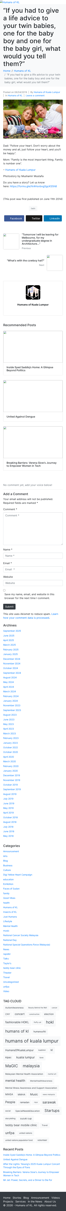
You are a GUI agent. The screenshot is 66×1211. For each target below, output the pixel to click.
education (8, 879)
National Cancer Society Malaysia (20, 935)
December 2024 (11, 659)
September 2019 (12, 789)
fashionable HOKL (17, 1022)
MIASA (9, 1094)
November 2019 (11, 780)
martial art (52, 1074)
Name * (7, 549)
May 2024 (8, 682)
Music (34, 1094)
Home (6, 1197)
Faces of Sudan (11, 888)
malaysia (31, 1065)
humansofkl (39, 1031)
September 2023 (12, 710)
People (10, 1102)
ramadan (24, 1102)
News (6, 949)
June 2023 (8, 719)
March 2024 (9, 691)
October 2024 (10, 668)
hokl (50, 1022)
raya (36, 1102)
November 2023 (11, 705)
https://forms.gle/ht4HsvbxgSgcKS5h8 (33, 186)
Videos (55, 1197)
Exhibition (8, 884)
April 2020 (8, 756)
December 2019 (11, 775)
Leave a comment (35, 95)
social (8, 1111)
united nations (25, 1133)
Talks (6, 958)
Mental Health (10, 926)
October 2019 (10, 784)
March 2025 (9, 644)
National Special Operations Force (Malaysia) (26, 944)
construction (34, 1014)
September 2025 (12, 630)
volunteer (42, 1140)
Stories (17, 1197)
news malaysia (49, 1094)
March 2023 (9, 733)
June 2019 (8, 803)
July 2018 (8, 826)
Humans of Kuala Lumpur (47, 92)
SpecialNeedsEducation (27, 1111)
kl (52, 1050)
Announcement (11, 851)
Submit (9, 606)
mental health (15, 1081)
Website (8, 576)
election (49, 1014)
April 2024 (8, 686)
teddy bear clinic (12, 968)
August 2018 (9, 822)
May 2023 (8, 724)
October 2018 (10, 817)
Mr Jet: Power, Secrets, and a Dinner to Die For (27, 1180)
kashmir (42, 1050)
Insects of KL (10, 912)
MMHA (21, 1094)
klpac (8, 1057)
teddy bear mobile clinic (21, 1125)
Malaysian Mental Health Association (24, 1074)
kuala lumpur (25, 1057)
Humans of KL (15, 95)
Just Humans (10, 916)
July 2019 (8, 798)
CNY (7, 1014)
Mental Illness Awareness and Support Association (31, 1088)
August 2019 (9, 794)
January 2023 (10, 742)
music (6, 930)
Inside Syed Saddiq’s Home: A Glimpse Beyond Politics (31, 1154)
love (41, 1057)
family (6, 893)
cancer (54, 1008)
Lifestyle (7, 921)
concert (20, 1014)
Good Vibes (9, 898)
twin (33, 208)
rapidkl (6, 954)
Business (7, 865)
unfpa (6, 986)
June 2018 (8, 831)
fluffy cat (37, 1022)
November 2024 (11, 663)
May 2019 (8, 808)
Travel (6, 977)
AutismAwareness (14, 1007)
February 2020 (11, 766)
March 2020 (9, 761)
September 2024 (12, 672)
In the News (35, 1201)
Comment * (10, 509)
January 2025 (10, 654)
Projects (8, 1201)
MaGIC (11, 1065)
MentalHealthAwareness (41, 1081)
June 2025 (8, 635)
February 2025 (11, 649)
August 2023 (10, 714)
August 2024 (10, 677)
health (6, 902)
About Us (50, 1201)
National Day (10, 940)
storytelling (10, 1118)
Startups (52, 1110)
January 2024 (10, 700)
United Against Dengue (15, 1159)
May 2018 (8, 836)
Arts (5, 856)
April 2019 (8, 812)
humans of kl (17, 1031)
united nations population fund (19, 1140)
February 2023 (11, 738)
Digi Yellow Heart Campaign (17, 874)
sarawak (49, 1102)
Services (20, 1201)
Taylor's (7, 963)
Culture (7, 870)
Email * (7, 563)
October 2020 (10, 752)
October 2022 (10, 747)
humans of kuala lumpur (31, 1041)
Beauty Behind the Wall (37, 1008)
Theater (7, 972)
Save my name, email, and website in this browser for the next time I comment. (29, 596)
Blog (5, 860)
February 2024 (11, 696)
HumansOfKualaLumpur (19, 1050)
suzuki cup (26, 1118)
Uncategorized (11, 982)
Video (6, 991)
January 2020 (10, 770)
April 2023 (8, 728)
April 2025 (8, 640)
